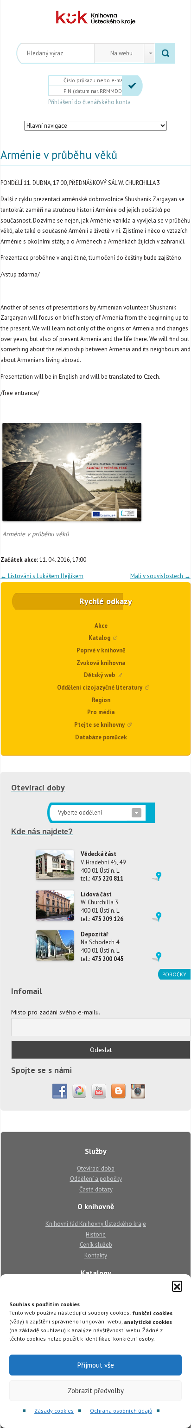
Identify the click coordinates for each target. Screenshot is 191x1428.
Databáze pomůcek (101, 737)
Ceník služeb (96, 1245)
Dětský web (99, 675)
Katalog (99, 638)
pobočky (174, 974)
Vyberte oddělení (80, 812)
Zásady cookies (54, 1410)
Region (101, 700)
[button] (177, 1285)
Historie (96, 1234)
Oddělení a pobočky (96, 1179)
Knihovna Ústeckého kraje (95, 17)
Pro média (101, 712)
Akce (101, 626)
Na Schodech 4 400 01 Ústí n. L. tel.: (102, 946)
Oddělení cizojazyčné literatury (99, 687)
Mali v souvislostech (160, 576)
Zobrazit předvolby (96, 1390)
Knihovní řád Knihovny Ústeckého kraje (95, 1224)
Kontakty (95, 1255)
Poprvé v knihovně (101, 650)
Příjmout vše (95, 1365)
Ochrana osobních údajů (121, 1410)
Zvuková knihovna (100, 663)
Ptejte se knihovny (99, 725)
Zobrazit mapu (156, 876)
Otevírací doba (96, 1168)
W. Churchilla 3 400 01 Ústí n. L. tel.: (102, 906)
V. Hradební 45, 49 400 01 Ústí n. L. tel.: (103, 866)
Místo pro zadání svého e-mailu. (55, 1012)
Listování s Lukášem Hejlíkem (41, 576)
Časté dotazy (96, 1189)
